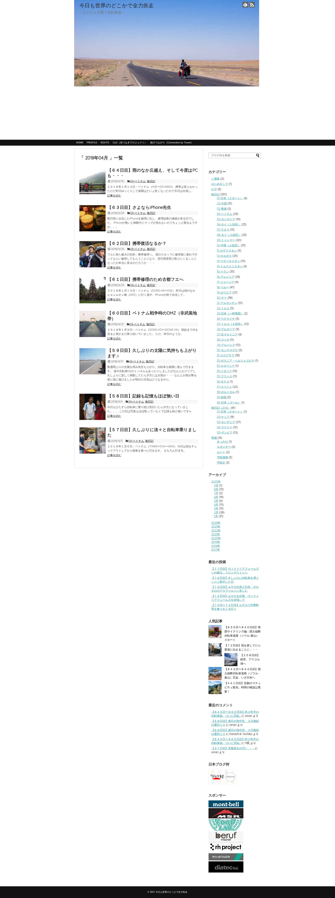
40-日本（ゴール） (229, 402)
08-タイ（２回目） (229, 235)
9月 (216, 485)
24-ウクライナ (226, 318)
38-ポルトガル (226, 392)
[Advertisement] (167, 113)
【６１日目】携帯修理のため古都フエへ (145, 279)
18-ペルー (223, 287)
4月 (216, 504)
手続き (221, 462)
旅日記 (151, 181)
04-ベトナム (138, 181)
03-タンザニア (226, 422)
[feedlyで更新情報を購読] (245, 5)
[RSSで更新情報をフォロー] (252, 5)
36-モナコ (223, 381)
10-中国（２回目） (228, 245)
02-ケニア (223, 417)
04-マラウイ (224, 427)
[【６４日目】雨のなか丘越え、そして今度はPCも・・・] (92, 181)
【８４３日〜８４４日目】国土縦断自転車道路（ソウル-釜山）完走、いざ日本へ (242, 673)
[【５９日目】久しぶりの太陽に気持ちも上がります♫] (92, 361)
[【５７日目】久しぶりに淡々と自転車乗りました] (92, 440)
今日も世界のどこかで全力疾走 (116, 5)
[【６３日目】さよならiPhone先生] (92, 218)
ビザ (214, 189)
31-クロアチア (225, 355)
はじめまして (219, 184)
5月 (216, 501)
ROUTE (105, 142)
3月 (216, 508)
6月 (216, 497)
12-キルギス (224, 256)
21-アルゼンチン (227, 303)
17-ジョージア (225, 282)
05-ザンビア (224, 432)
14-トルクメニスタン (230, 266)
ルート (221, 452)
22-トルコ (223, 308)
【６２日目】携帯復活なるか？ (136, 243)
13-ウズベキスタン (228, 261)
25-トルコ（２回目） (230, 324)
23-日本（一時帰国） (230, 313)
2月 (216, 512)
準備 (214, 437)
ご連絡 (215, 178)
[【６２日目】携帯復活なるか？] (92, 254)
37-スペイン (224, 386)
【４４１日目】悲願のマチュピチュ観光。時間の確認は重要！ (242, 687)
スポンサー (224, 447)
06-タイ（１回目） (229, 224)
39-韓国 (221, 397)
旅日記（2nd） (220, 407)
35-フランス (224, 376)
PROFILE (92, 142)
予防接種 (222, 457)
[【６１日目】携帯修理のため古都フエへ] (92, 290)
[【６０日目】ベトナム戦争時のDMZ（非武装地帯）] (92, 324)
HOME (79, 142)
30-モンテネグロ (227, 350)
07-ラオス (223, 229)
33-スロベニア (226, 366)
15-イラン (223, 271)
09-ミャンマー (226, 240)
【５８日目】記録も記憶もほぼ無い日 (143, 395)
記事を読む (114, 195)
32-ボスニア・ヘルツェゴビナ (235, 360)
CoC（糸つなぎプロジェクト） (130, 142)
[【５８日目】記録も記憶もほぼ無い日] (92, 407)
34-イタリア (224, 371)
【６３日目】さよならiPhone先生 (139, 207)
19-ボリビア (224, 292)
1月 (216, 516)
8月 (216, 489)
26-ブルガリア (226, 329)
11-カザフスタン (227, 250)
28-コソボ (223, 339)
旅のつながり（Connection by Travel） (171, 142)
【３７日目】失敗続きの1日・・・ (232, 748)
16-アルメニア (225, 276)
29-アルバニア (226, 345)
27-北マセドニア (227, 334)
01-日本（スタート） (230, 198)
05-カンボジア (226, 219)
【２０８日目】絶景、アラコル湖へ (250, 659)
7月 (216, 493)
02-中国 (222, 203)
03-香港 (222, 208)
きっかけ (222, 441)
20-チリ (222, 297)
